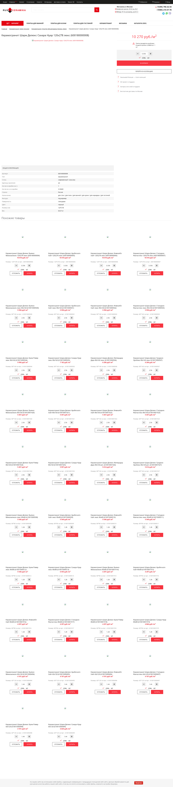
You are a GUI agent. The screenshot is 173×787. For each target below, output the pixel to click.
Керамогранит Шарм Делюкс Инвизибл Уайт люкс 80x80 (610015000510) (106, 516)
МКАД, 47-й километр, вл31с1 (127, 12)
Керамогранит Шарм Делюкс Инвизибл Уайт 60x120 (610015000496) (106, 673)
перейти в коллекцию (144, 71)
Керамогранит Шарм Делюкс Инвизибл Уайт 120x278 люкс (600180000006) (106, 254)
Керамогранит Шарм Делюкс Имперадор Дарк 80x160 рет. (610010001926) (107, 464)
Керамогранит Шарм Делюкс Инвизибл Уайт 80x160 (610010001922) (106, 411)
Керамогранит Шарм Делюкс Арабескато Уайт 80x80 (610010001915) (149, 568)
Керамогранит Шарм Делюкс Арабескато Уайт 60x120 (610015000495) (64, 673)
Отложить (16, 273)
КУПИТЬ (29, 273)
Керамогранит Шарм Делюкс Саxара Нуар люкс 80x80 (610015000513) (64, 568)
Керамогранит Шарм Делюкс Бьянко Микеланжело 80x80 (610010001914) (105, 568)
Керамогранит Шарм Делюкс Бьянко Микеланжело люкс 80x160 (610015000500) (22, 307)
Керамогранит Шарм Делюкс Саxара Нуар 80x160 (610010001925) (64, 464)
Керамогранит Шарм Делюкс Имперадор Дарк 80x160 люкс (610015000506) (107, 359)
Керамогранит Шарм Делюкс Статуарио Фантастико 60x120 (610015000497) (148, 673)
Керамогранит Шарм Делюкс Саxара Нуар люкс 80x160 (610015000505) (64, 359)
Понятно (139, 783)
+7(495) (164, 7)
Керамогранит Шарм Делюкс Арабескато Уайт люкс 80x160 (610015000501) (64, 307)
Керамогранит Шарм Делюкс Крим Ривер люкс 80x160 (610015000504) (22, 359)
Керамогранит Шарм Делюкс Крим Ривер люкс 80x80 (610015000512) (22, 568)
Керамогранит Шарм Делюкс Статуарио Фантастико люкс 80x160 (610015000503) (148, 307)
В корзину (144, 63)
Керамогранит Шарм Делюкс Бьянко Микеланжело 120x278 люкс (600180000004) (23, 254)
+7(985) (164, 10)
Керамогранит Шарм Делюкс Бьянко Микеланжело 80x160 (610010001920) (20, 411)
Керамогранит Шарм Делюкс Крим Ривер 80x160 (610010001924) (22, 464)
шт (148, 58)
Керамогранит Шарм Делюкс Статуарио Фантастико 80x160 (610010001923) (148, 411)
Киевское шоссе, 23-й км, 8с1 (127, 9)
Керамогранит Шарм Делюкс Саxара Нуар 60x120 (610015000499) (64, 725)
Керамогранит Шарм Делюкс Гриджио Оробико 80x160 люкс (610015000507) (148, 359)
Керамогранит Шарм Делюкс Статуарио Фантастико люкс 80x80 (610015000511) (148, 516)
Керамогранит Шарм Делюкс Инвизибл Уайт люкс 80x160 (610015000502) (106, 307)
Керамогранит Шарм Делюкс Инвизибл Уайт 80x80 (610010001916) (21, 621)
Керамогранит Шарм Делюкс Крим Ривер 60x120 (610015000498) (22, 725)
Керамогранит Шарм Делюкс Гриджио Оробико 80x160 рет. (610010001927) (148, 464)
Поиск (96, 9)
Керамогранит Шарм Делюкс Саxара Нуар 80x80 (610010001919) (149, 621)
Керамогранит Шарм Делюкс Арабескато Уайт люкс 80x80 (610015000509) (64, 516)
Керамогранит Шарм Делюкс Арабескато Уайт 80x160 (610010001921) (64, 411)
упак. (144, 58)
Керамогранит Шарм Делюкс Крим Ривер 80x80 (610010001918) (107, 621)
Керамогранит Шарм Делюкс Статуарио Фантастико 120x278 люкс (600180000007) (149, 254)
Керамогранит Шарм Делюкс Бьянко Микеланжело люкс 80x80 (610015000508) (22, 516)
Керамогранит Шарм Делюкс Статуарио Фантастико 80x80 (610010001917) (63, 621)
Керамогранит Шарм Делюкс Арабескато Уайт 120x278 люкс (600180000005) (64, 254)
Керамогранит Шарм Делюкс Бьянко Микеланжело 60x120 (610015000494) (20, 673)
